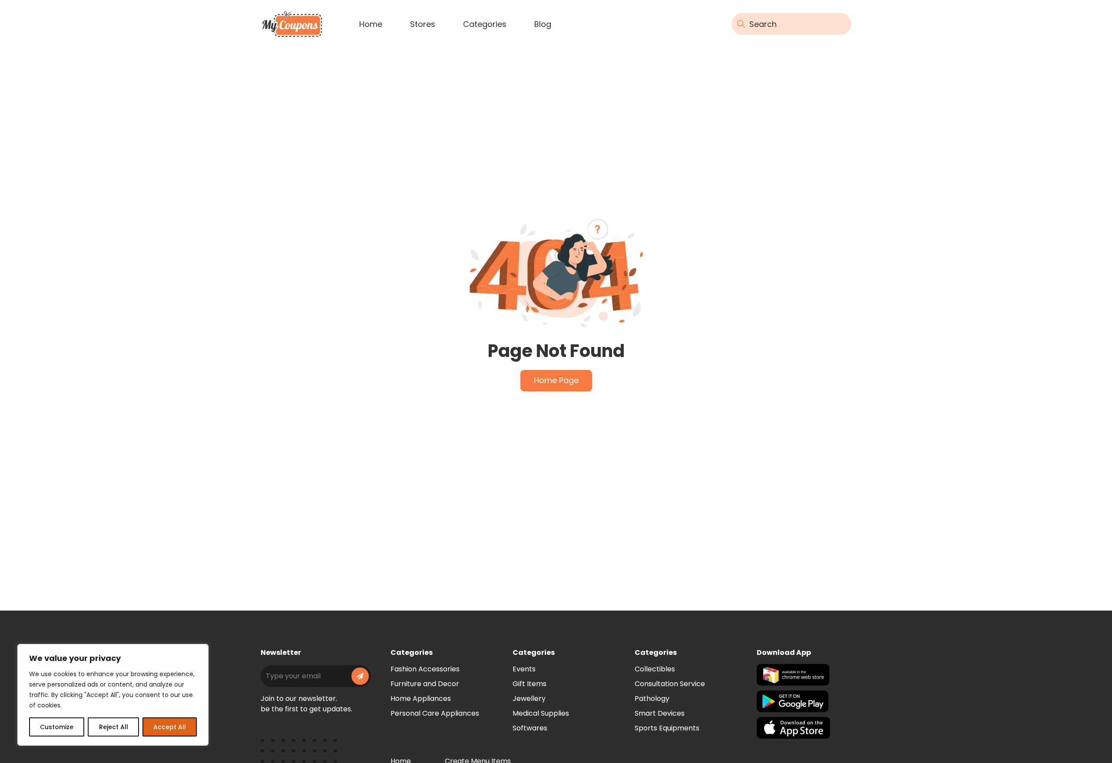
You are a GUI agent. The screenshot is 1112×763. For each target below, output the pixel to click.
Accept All (169, 727)
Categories (484, 24)
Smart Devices (660, 713)
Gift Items (529, 684)
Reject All (113, 727)
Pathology (652, 699)
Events (524, 669)
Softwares (530, 728)
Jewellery (529, 699)
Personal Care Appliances (435, 713)
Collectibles (655, 669)
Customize (56, 727)
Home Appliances (421, 699)
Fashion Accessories (425, 669)
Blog (542, 24)
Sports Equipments (667, 728)
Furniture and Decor (425, 684)
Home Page (556, 380)
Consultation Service (670, 684)
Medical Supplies (541, 713)
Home (370, 24)
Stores (422, 24)
